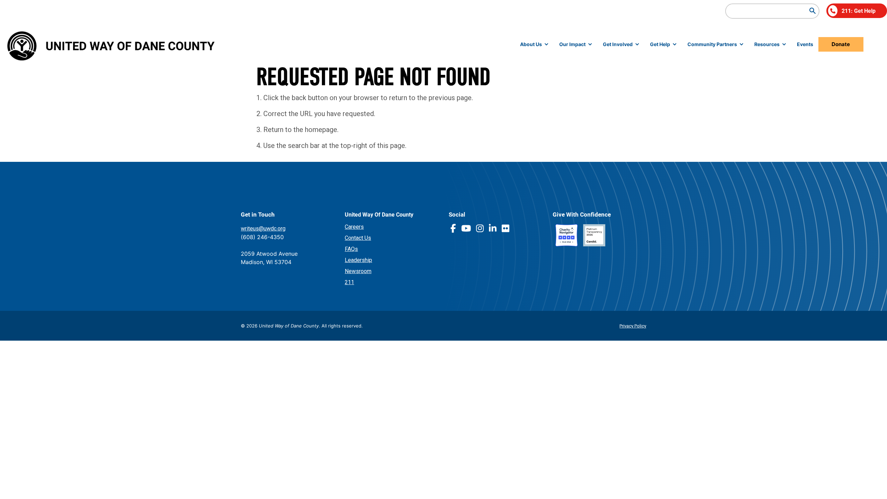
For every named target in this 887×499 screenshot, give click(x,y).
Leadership (358, 260)
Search (812, 10)
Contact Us (358, 238)
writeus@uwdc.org (263, 228)
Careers (354, 227)
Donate (841, 44)
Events (805, 44)
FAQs (351, 249)
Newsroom (358, 271)
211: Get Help (859, 10)
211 (349, 282)
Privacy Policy (633, 326)
